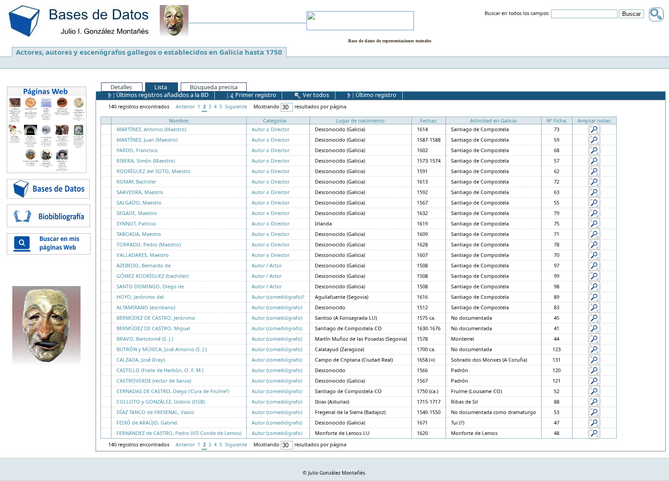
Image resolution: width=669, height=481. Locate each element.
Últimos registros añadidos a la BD (161, 95)
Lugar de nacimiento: (361, 120)
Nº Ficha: (557, 120)
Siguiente (236, 106)
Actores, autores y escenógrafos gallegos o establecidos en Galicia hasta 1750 (149, 51)
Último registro (375, 95)
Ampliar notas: (595, 120)
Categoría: (275, 120)
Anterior (185, 106)
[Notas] (594, 128)
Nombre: (179, 120)
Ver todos (315, 95)
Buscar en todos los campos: (517, 13)
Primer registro (255, 95)
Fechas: (428, 120)
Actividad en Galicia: (493, 120)
